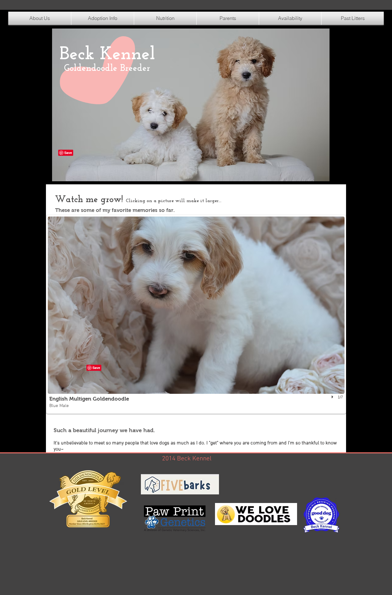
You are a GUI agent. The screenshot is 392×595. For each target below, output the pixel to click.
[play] (333, 397)
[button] (165, 18)
